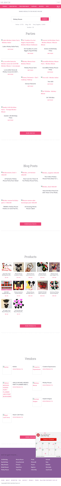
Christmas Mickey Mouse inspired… (54, 292)
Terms (37, 480)
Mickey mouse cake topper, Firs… (54, 274)
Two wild (50, 81)
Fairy (47, 462)
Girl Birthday (4, 459)
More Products (30, 326)
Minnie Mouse (20, 459)
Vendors (30, 27)
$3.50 (6, 314)
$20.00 (42, 295)
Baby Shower (4, 464)
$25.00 (42, 277)
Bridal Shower (5, 467)
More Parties (30, 133)
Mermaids (48, 467)
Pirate (32, 459)
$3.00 (6, 277)
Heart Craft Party (18, 415)
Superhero (19, 467)
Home (3, 480)
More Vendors (30, 437)
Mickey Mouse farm (30, 68)
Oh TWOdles (50, 97)
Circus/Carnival (20, 462)
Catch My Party (30, 2)
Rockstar (48, 464)
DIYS (47, 6)
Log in (58, 2)
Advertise (14, 480)
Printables (24, 6)
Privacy (31, 480)
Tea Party (18, 469)
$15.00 (54, 277)
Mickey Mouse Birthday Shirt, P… (30, 292)
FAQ (20, 480)
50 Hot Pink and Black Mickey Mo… (18, 311)
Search (44, 19)
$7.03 (18, 295)
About (8, 480)
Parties (19, 24)
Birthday (10, 49)
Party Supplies (39, 24)
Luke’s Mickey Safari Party (11, 46)
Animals (48, 459)
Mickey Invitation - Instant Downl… (18, 292)
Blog (28, 24)
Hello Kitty (34, 469)
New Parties (13, 6)
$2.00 (6, 295)
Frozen (33, 464)
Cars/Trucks (49, 469)
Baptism (33, 467)
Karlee (15, 366)
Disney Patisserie (30, 84)
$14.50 (18, 277)
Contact (25, 480)
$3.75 (18, 314)
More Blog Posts (30, 224)
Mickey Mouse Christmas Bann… (42, 274)
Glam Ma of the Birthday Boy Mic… (6, 274)
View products (18, 369)
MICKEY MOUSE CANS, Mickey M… (42, 292)
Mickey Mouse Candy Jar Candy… (18, 274)
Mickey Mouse (47, 382)
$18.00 (30, 277)
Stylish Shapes (47, 399)
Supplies (34, 6)
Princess (18, 464)
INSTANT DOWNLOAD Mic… (6, 292)
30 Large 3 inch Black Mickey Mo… (6, 311)
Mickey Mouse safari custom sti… (30, 274)
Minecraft (33, 462)
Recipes (41, 6)
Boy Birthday (4, 462)
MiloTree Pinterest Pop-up (48, 480)
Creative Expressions (49, 366)
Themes (4, 6)
